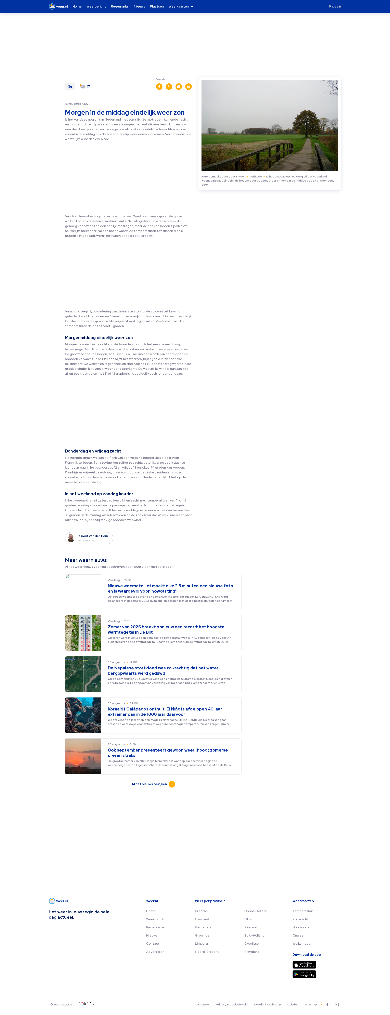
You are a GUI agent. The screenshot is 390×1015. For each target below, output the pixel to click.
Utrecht (250, 919)
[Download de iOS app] (304, 965)
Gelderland (203, 927)
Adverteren (155, 952)
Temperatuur (302, 911)
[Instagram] (337, 1004)
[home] (59, 6)
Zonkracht (300, 919)
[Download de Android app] (304, 974)
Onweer (298, 935)
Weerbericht (156, 919)
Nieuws (151, 935)
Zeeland (250, 927)
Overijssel (252, 943)
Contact (152, 943)
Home (150, 911)
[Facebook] (327, 1004)
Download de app (306, 955)
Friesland (202, 919)
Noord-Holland (255, 911)
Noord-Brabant (207, 952)
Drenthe (201, 911)
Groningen (203, 935)
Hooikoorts (301, 927)
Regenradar (155, 927)
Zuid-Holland (254, 935)
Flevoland (252, 952)
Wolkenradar (302, 943)
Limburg (201, 943)
